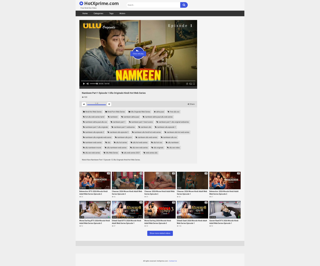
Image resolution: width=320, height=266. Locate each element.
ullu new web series (140, 148)
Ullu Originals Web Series (140, 112)
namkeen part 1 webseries (124, 127)
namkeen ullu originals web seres (98, 137)
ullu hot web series (140, 143)
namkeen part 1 (118, 122)
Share (192, 104)
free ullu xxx (174, 112)
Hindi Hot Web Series (93, 112)
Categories (98, 13)
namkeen (114, 117)
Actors (122, 13)
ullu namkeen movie (93, 148)
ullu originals (158, 148)
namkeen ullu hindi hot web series (147, 132)
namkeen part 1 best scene (142, 122)
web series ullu (151, 153)
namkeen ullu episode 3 (118, 132)
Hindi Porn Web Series (116, 112)
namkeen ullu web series (147, 137)
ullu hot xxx (157, 143)
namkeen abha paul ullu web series (159, 117)
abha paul (160, 112)
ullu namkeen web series (116, 148)
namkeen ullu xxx (170, 137)
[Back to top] (311, 258)
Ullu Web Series (112, 153)
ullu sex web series (92, 153)
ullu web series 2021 (132, 153)
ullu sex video (174, 148)
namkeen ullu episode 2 (94, 132)
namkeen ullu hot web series (177, 132)
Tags (111, 13)
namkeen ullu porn (124, 137)
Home (85, 13)
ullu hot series (121, 143)
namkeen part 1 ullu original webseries (173, 122)
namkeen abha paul (131, 117)
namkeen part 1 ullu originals (96, 127)
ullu (108, 143)
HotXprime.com (101, 3)
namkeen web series (93, 143)
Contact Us (173, 261)
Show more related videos (160, 233)
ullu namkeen (173, 143)
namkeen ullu (145, 127)
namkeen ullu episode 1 (166, 127)
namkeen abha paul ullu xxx (96, 122)
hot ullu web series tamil (94, 117)
